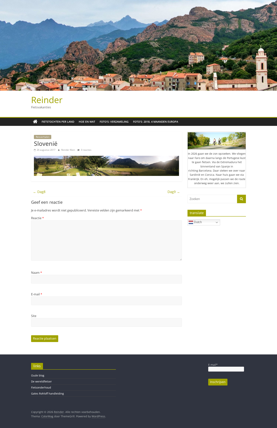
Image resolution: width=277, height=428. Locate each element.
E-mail (36, 294)
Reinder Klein (68, 149)
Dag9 (174, 191)
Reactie (37, 218)
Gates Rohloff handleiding (47, 393)
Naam (36, 273)
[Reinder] (35, 122)
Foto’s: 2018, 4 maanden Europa (155, 121)
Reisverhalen (42, 136)
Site (33, 316)
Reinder (47, 100)
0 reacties (85, 149)
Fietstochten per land (58, 121)
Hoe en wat (87, 121)
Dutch (197, 222)
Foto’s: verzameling (114, 121)
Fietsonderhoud (41, 387)
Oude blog (37, 375)
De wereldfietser (41, 381)
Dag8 (39, 191)
